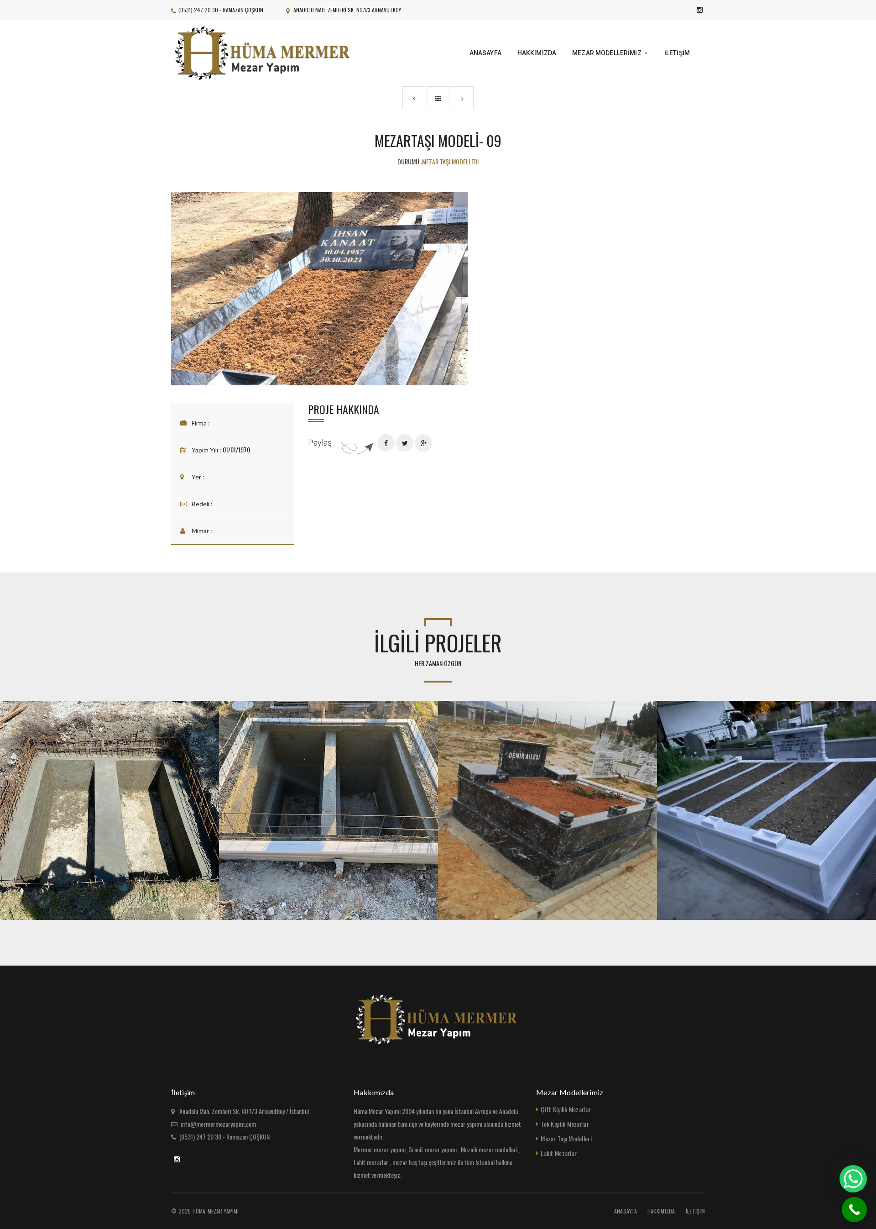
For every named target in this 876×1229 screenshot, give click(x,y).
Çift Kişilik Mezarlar (566, 1109)
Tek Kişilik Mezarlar (565, 1124)
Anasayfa (625, 1211)
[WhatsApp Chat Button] (853, 1178)
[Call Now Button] (854, 1209)
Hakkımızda (661, 1211)
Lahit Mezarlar (559, 1153)
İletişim (695, 1211)
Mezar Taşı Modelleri (566, 1138)
